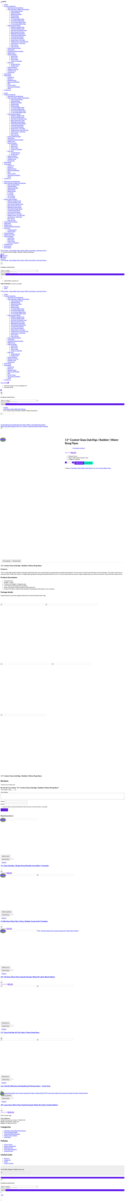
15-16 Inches (11, 197)
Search (3, 274)
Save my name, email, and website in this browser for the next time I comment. (25, 807)
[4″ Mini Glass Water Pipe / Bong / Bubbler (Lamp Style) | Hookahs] (37, 875)
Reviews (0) (16, 561)
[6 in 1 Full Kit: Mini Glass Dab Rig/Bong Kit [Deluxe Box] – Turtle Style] (37, 1040)
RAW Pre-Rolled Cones (17, 27)
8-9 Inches (10, 194)
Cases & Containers (16, 61)
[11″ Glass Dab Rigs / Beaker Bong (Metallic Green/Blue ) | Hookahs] (19, 819)
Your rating (4, 789)
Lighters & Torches (12, 69)
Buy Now (88, 463)
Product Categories (10, 6)
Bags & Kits (14, 57)
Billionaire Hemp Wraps (18, 33)
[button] (5, 382)
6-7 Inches (10, 192)
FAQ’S (9, 88)
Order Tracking (8, 1163)
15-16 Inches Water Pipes (18, 24)
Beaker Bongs (15, 17)
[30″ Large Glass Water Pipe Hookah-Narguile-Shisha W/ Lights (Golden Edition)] (44, 1093)
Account (3, 258)
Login (5, 288)
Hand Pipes (10, 49)
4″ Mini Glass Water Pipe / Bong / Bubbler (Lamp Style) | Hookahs (24, 921)
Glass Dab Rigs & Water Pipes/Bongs (18, 9)
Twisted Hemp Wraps (17, 37)
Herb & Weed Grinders (14, 48)
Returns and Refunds (13, 82)
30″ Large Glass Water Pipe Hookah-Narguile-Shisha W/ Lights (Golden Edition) (29, 1105)
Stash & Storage (12, 54)
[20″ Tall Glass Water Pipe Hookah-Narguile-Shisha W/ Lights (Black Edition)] (40, 931)
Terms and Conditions (13, 87)
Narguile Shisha (15, 12)
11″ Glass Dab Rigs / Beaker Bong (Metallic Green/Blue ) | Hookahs (25, 866)
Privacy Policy (11, 85)
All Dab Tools (15, 66)
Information (7, 75)
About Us (10, 78)
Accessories (11, 72)
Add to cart (79, 463)
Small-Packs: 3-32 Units (18, 40)
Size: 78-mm (14, 45)
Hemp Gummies (12, 67)
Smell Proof (14, 56)
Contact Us (10, 77)
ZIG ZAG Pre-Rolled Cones (19, 30)
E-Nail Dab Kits (15, 64)
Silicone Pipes (15, 16)
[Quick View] (12, 859)
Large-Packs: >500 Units (18, 43)
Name (3, 801)
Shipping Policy (11, 80)
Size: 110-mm (15, 46)
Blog (8, 83)
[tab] (7, 561)
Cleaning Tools (11, 70)
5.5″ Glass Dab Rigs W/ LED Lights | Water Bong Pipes (20, 1032)
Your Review (4, 792)
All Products (7, 74)
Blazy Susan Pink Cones (18, 32)
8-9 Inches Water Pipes (17, 20)
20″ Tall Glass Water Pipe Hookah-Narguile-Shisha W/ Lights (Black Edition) (28, 977)
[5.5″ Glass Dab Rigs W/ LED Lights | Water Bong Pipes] (37, 986)
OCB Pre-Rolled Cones (17, 28)
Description (7, 561)
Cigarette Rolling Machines (15, 51)
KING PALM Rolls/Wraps (18, 35)
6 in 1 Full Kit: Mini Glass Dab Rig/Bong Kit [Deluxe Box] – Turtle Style (25, 1086)
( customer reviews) (79, 448)
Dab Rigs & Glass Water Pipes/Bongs (15, 409)
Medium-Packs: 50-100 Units (19, 41)
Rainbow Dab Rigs (16, 14)
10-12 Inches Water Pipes (18, 22)
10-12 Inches (11, 196)
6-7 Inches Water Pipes (17, 19)
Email (3, 804)
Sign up (6, 286)
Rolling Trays (11, 53)
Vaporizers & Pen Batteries (15, 7)
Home (6, 4)
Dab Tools (10, 62)
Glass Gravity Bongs (17, 11)
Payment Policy (8, 1151)
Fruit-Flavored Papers (17, 38)
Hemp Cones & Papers (14, 25)
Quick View (5, 859)
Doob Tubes (14, 59)
